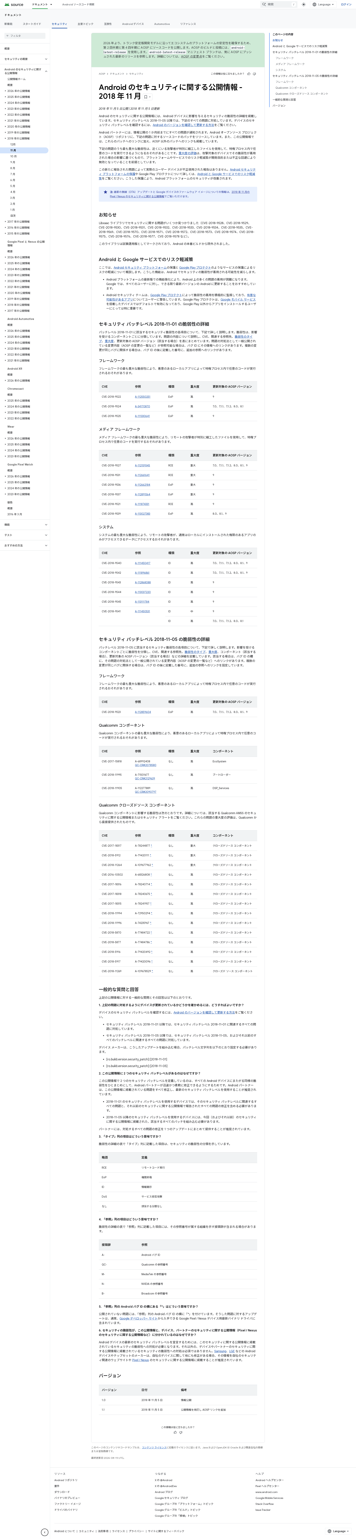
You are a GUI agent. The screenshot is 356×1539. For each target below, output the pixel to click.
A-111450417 (142, 563)
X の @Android (163, 1480)
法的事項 (103, 1531)
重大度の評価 (187, 153)
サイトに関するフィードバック (166, 1531)
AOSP (102, 73)
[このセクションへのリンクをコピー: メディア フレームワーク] (144, 430)
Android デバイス (133, 24)
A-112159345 (142, 465)
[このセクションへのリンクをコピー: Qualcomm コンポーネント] (148, 726)
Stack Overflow (265, 1504)
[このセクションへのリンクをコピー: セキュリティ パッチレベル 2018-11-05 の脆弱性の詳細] (213, 640)
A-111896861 (142, 572)
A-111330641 (142, 416)
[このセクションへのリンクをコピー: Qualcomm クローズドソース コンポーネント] (178, 805)
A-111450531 (142, 611)
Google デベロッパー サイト (139, 1318)
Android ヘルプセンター (270, 1480)
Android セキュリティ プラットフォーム (140, 268)
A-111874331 (142, 504)
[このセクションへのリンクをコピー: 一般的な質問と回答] (142, 990)
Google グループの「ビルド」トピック (177, 1510)
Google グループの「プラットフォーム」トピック (184, 1504)
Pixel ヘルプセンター (267, 1486)
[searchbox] (24, 36)
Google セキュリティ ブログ (171, 1498)
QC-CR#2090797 (145, 792)
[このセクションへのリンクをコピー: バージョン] (124, 1376)
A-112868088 (143, 582)
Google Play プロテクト (195, 268)
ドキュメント (40, 4)
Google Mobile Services (269, 1498)
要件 (57, 1486)
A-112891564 (142, 494)
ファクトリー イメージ (67, 1504)
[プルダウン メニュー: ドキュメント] (53, 4)
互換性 (108, 24)
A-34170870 (142, 406)
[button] (22, 59)
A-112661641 (142, 475)
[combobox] (278, 4)
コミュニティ (86, 1531)
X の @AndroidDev (166, 1486)
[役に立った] (249, 74)
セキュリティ (59, 24)
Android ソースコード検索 (78, 4)
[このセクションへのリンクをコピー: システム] (117, 527)
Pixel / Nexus (140, 1360)
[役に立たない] (254, 74)
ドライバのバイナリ (66, 1510)
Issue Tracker (263, 1510)
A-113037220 (143, 592)
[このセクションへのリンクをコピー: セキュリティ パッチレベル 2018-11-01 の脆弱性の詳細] (213, 324)
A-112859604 (143, 712)
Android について (64, 1531)
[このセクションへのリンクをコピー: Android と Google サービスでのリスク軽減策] (196, 260)
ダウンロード (62, 1492)
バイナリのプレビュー (67, 1498)
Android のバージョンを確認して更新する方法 (183, 125)
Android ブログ (164, 1492)
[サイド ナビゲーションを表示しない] (44, 1532)
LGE (232, 1351)
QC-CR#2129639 (145, 778)
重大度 (109, 341)
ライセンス (118, 1531)
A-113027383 (142, 513)
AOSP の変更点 (191, 56)
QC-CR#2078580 (145, 765)
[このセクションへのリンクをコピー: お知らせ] (120, 215)
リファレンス (188, 24)
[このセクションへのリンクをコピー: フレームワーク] (128, 361)
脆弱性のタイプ (195, 652)
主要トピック (86, 24)
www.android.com (267, 1492)
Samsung (220, 1351)
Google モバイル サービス (238, 300)
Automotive (162, 24)
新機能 (8, 24)
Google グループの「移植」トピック (176, 1515)
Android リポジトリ (66, 1480)
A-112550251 (142, 396)
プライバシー (136, 1531)
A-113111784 (142, 601)
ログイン (346, 4)
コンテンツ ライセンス (154, 1447)
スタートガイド (32, 24)
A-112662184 (142, 484)
